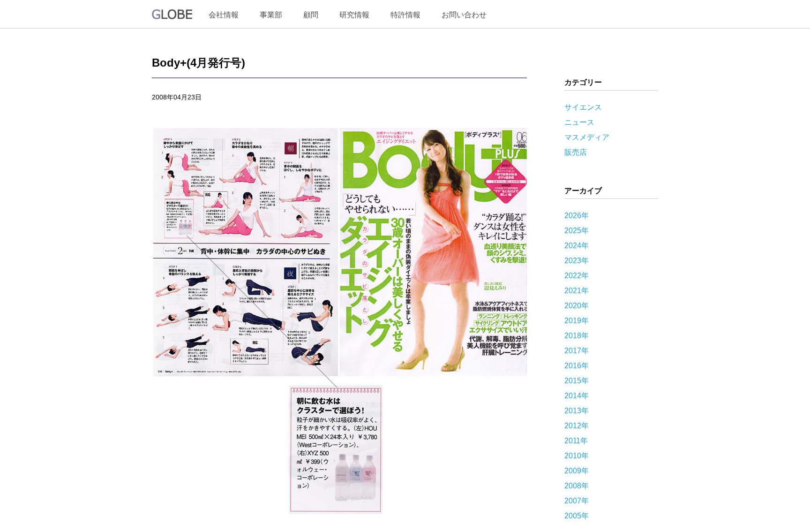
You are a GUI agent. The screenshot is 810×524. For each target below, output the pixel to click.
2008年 (576, 486)
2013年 (576, 411)
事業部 (271, 15)
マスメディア (586, 137)
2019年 (576, 321)
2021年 (576, 291)
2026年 (576, 216)
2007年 (576, 501)
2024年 (576, 246)
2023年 (576, 261)
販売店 (575, 152)
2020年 (576, 306)
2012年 (576, 426)
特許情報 (405, 15)
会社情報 (224, 15)
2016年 (576, 366)
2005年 (576, 516)
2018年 (576, 336)
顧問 (310, 15)
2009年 (576, 471)
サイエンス (583, 107)
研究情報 (354, 15)
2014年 (576, 396)
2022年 (576, 276)
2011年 (576, 441)
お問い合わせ (464, 15)
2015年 (576, 381)
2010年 (576, 456)
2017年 (576, 351)
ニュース (579, 122)
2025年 (576, 231)
